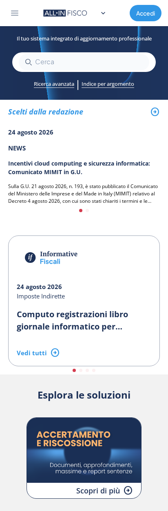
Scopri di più (98, 490)
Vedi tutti (32, 353)
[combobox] (84, 62)
